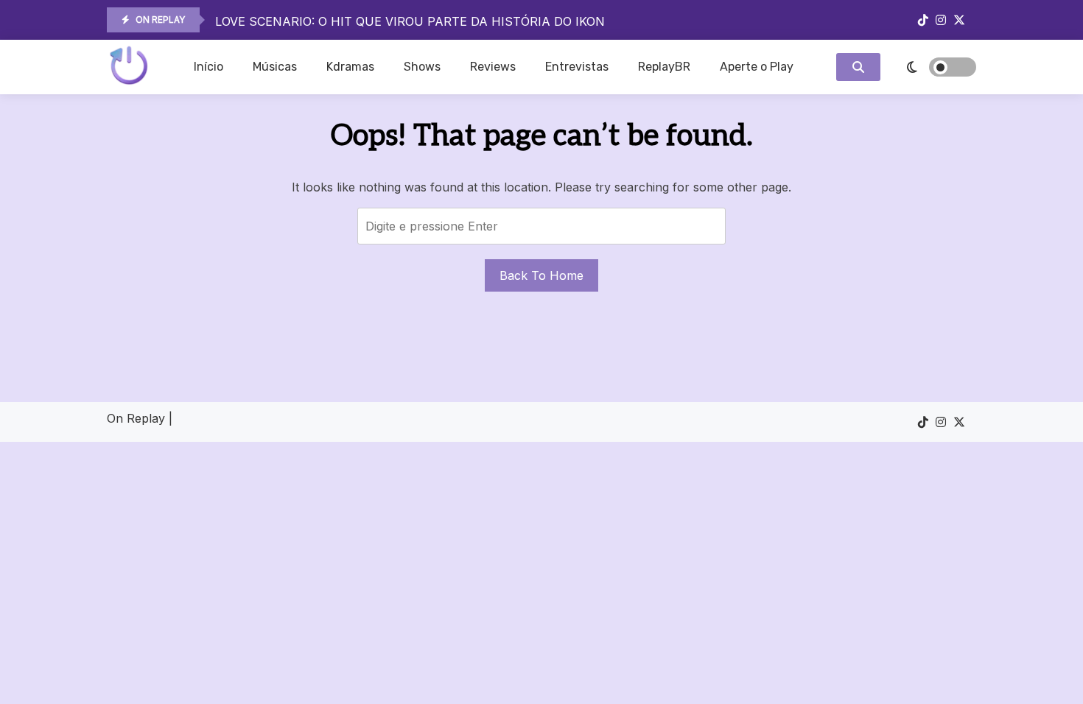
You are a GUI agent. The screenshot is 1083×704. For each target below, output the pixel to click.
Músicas (275, 67)
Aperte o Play (756, 67)
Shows (422, 67)
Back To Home (541, 275)
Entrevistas (577, 67)
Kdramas (350, 67)
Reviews (493, 67)
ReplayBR (664, 67)
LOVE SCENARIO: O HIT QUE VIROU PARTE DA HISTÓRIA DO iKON (410, 21)
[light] (932, 67)
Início (208, 67)
